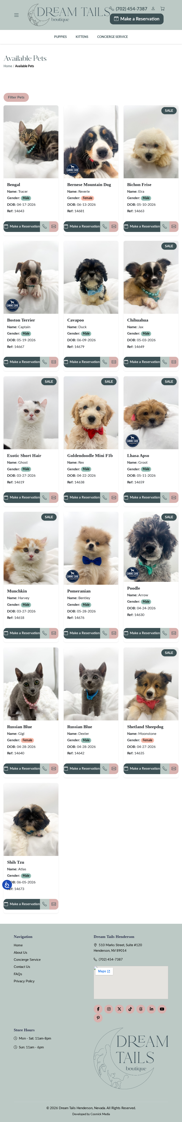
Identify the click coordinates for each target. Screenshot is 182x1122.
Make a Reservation (139, 19)
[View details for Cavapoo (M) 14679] (91, 277)
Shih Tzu (15, 862)
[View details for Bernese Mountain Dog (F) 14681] (91, 141)
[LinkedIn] (151, 1009)
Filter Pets (16, 97)
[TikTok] (130, 1009)
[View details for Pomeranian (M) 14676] (91, 548)
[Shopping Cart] (162, 9)
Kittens (82, 37)
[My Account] (153, 9)
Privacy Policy (24, 981)
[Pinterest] (98, 1018)
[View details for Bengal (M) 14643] (31, 141)
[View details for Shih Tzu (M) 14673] (31, 819)
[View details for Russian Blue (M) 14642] (91, 683)
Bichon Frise (139, 184)
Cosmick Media (100, 1114)
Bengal (13, 184)
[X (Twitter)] (119, 1009)
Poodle (133, 588)
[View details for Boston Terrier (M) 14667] (31, 277)
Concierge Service (112, 37)
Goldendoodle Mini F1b (90, 455)
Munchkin (17, 590)
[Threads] (140, 1009)
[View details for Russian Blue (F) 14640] (31, 683)
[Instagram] (108, 1009)
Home (8, 66)
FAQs (18, 974)
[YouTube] (162, 1009)
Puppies (60, 37)
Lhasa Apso (138, 455)
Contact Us (22, 967)
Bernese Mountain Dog (89, 184)
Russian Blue (19, 726)
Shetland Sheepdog (145, 726)
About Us (20, 952)
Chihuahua (137, 320)
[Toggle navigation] (16, 15)
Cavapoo (75, 320)
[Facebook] (98, 1009)
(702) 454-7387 (111, 959)
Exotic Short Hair (24, 455)
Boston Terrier (21, 320)
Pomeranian (79, 590)
